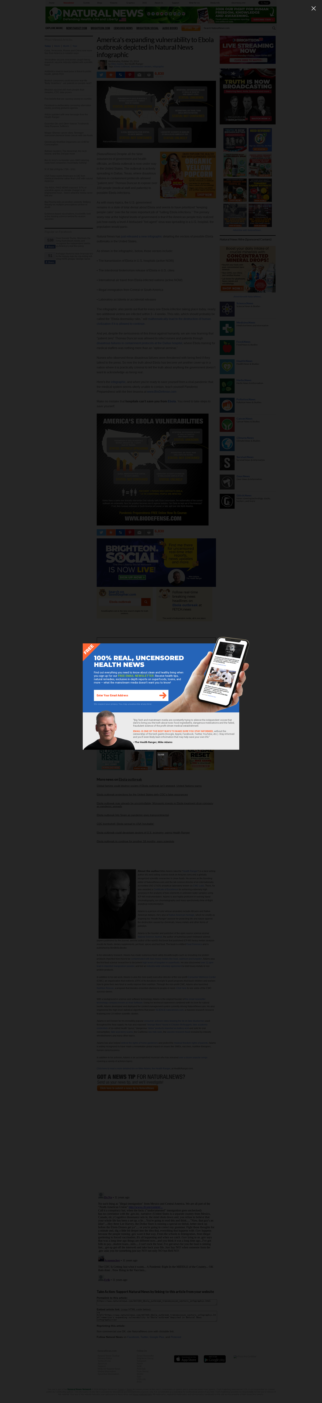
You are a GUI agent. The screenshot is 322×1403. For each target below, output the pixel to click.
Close (161, 754)
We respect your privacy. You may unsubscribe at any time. (123, 704)
